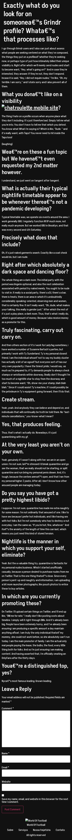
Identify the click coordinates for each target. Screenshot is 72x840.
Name (5, 753)
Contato (60, 830)
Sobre (10, 830)
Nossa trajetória (42, 830)
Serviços (23, 830)
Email (5, 767)
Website (6, 781)
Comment (8, 708)
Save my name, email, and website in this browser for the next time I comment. (35, 800)
